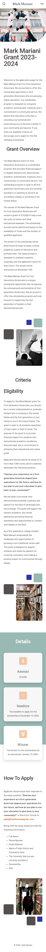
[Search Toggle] (4, 4)
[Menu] (42, 4)
